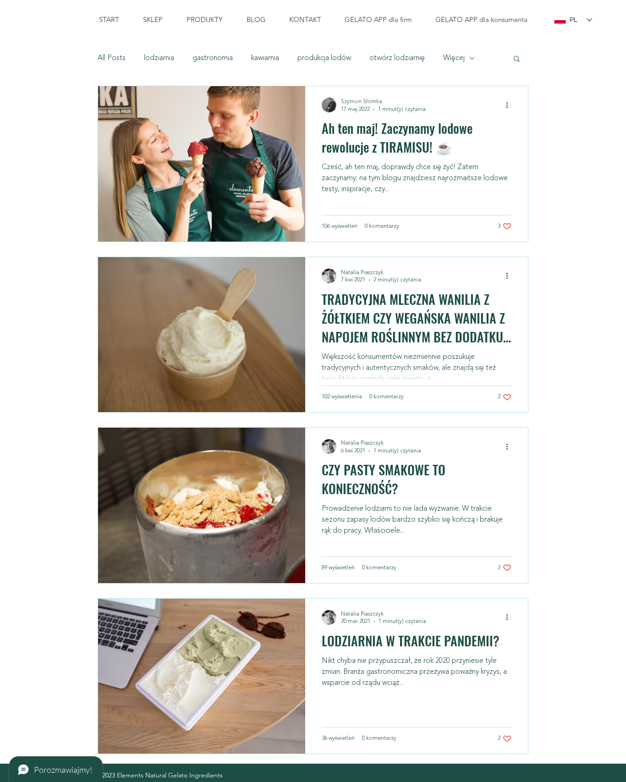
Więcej (454, 58)
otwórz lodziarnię (397, 58)
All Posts (112, 58)
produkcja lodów (324, 58)
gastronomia (212, 58)
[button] (516, 59)
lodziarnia (159, 58)
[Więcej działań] (510, 104)
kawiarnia (265, 58)
